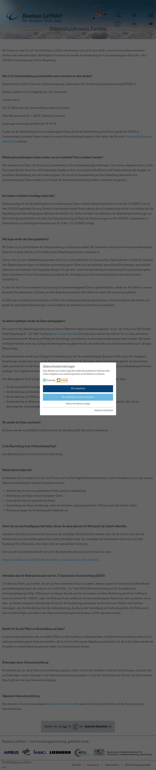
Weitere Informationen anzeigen (78, 404)
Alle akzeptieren (78, 388)
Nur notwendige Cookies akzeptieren (78, 397)
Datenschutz (108, 410)
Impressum (98, 410)
